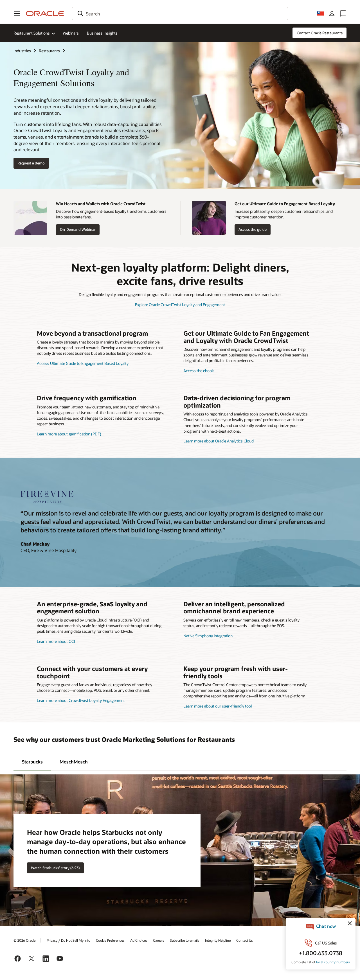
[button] (17, 13)
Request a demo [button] (31, 163)
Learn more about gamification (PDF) (69, 434)
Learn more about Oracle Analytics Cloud (218, 441)
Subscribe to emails (184, 940)
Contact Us (244, 940)
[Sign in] (331, 13)
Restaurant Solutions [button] (32, 33)
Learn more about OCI (56, 641)
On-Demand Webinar (78, 229)
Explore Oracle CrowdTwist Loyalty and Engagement (180, 304)
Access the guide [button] (252, 229)
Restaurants (49, 50)
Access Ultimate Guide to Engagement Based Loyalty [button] (83, 363)
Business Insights (102, 33)
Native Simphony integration (208, 635)
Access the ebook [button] (198, 370)
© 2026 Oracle (24, 940)
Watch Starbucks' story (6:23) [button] (55, 867)
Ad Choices (138, 940)
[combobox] (180, 13)
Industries (22, 50)
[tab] (32, 761)
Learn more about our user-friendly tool (217, 706)
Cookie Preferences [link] (110, 940)
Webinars (71, 33)
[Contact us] (343, 13)
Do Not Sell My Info (75, 940)
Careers (158, 940)
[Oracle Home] (45, 13)
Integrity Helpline (218, 940)
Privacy (52, 940)
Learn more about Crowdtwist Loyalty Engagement (81, 700)
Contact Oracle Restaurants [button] (320, 33)
